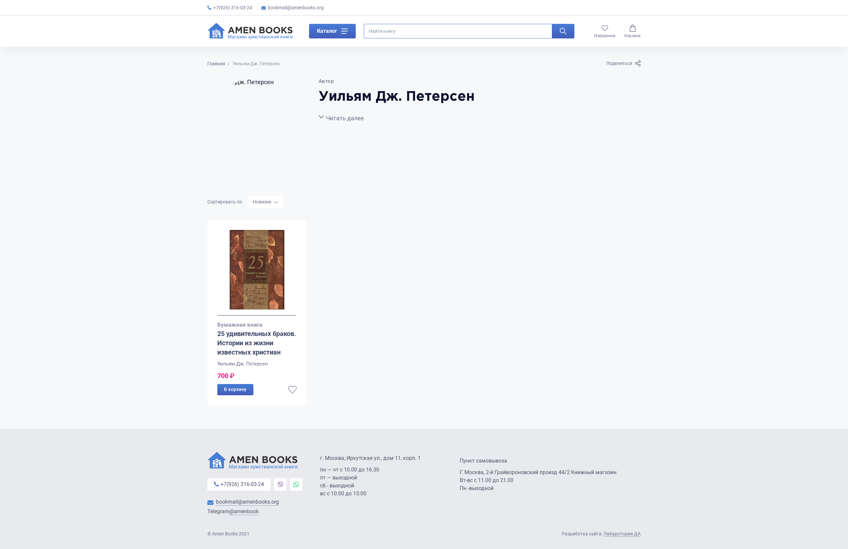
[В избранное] (292, 389)
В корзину (235, 389)
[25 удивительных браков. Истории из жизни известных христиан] (257, 273)
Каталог (327, 31)
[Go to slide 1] (256, 315)
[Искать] (563, 31)
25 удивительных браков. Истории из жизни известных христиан (256, 343)
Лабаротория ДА (622, 533)
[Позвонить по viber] (280, 484)
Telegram (233, 511)
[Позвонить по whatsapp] (296, 484)
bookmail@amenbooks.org (296, 7)
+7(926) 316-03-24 (232, 7)
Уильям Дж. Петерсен (242, 364)
